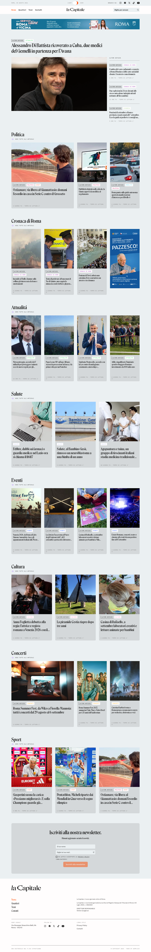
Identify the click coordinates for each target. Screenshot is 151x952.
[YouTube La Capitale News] (138, 3)
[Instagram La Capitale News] (120, 3)
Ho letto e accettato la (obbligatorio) (72, 858)
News (13, 10)
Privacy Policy (83, 857)
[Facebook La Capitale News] (125, 3)
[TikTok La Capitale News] (134, 3)
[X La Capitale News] (129, 3)
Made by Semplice (133, 948)
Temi (31, 10)
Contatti (38, 10)
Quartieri (22, 10)
